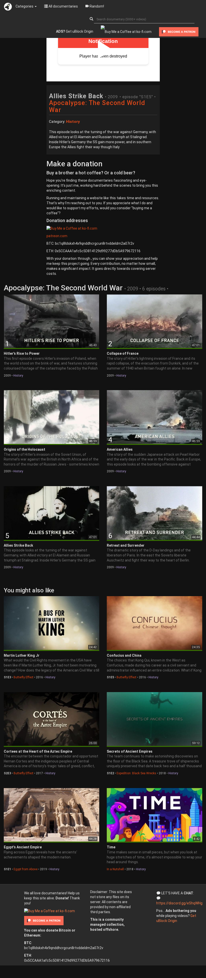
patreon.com (56, 236)
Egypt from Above (25, 869)
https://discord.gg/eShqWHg (179, 903)
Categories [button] (25, 6)
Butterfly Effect (23, 677)
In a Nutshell (115, 869)
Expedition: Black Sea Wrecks (136, 773)
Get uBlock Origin (74, 31)
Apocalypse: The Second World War (97, 106)
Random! (96, 6)
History (18, 375)
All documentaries (63, 6)
